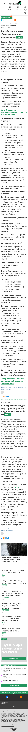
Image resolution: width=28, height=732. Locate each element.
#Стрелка (3, 389)
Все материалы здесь (14, 658)
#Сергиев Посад (22, 387)
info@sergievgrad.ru (4, 702)
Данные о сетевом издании (6, 724)
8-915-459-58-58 (3, 703)
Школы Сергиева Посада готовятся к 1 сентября (11, 630)
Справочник (18, 9)
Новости (10, 9)
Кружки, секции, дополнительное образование (12, 648)
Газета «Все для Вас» (25, 11)
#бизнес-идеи (9, 530)
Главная (3, 9)
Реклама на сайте (15, 724)
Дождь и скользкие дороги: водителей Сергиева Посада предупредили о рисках (12, 593)
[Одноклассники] (3, 396)
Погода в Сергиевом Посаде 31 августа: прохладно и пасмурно (14, 582)
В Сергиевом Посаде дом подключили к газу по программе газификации (11, 606)
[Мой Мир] (8, 396)
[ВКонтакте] (1, 396)
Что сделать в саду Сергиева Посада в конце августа (13, 571)
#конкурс (3, 530)
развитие (16, 728)
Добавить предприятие (14, 685)
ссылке (16, 487)
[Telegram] (6, 396)
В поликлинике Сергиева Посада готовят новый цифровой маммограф (11, 618)
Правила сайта (11, 726)
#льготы (8, 389)
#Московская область (6, 387)
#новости (15, 387)
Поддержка (12, 728)
